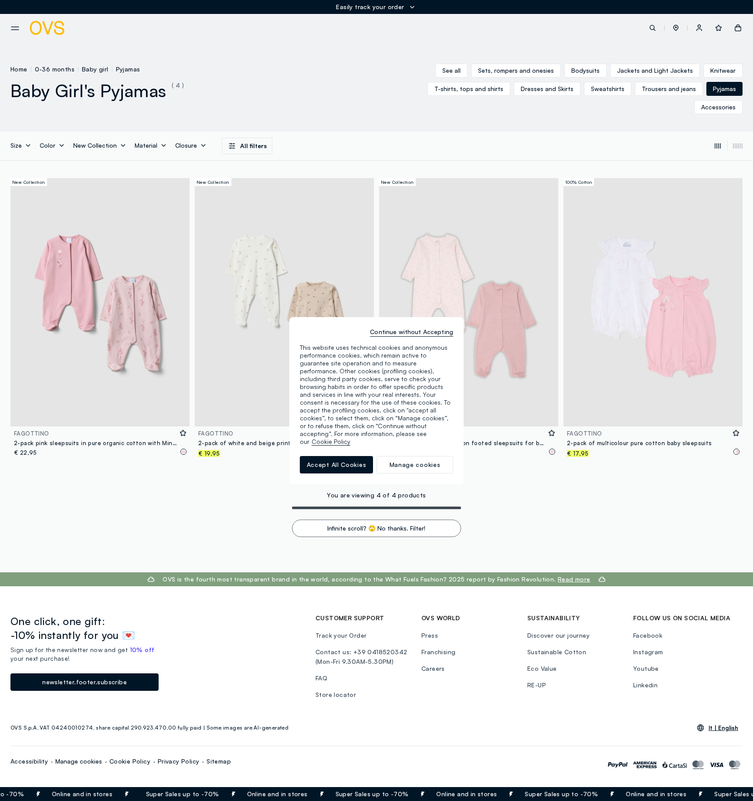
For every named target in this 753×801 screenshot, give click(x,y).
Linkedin (645, 685)
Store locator (335, 694)
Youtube (646, 668)
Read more (574, 579)
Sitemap (219, 761)
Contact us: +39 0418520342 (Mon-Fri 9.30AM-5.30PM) (361, 656)
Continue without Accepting (411, 331)
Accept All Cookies (336, 464)
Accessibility (29, 761)
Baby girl (95, 69)
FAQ (321, 678)
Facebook (647, 635)
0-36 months (55, 69)
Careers (433, 668)
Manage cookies (78, 761)
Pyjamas (128, 69)
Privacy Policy (179, 761)
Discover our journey (558, 635)
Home (18, 69)
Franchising (438, 652)
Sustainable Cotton (556, 652)
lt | (723, 727)
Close (730, 794)
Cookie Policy (129, 761)
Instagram (648, 652)
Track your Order (340, 635)
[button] (676, 28)
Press (429, 635)
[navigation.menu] (15, 28)
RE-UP (536, 685)
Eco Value (542, 668)
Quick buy (100, 414)
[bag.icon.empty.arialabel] (738, 28)
